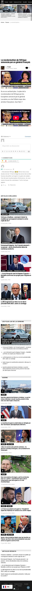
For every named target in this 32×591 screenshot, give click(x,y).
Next (31, 12)
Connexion (28, 136)
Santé (10, 2)
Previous (1, 12)
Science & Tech (18, 2)
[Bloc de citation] (15, 151)
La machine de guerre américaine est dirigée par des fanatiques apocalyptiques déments (16, 424)
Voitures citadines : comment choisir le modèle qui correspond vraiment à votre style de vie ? (8, 15)
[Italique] (5, 151)
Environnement (6, 242)
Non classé (5, 214)
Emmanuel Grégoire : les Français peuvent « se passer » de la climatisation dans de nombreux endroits (15, 247)
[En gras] (3, 151)
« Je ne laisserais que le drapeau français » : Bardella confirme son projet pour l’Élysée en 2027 (16, 275)
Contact (20, 585)
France (6, 2)
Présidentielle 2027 (19, 271)
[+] (24, 151)
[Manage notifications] (28, 587)
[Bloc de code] (17, 151)
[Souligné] (7, 151)
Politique (9, 271)
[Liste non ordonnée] (13, 151)
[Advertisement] (16, 40)
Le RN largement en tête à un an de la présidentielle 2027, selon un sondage (13, 303)
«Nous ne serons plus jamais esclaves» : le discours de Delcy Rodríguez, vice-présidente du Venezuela (15, 448)
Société (25, 2)
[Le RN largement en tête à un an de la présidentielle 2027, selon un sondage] (16, 291)
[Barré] (9, 151)
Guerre (4, 394)
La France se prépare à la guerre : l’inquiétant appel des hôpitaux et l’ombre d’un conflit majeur (16, 509)
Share (3, 73)
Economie (13, 585)
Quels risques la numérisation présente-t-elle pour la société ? (17, 363)
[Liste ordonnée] (11, 151)
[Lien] (20, 151)
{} (21, 151)
